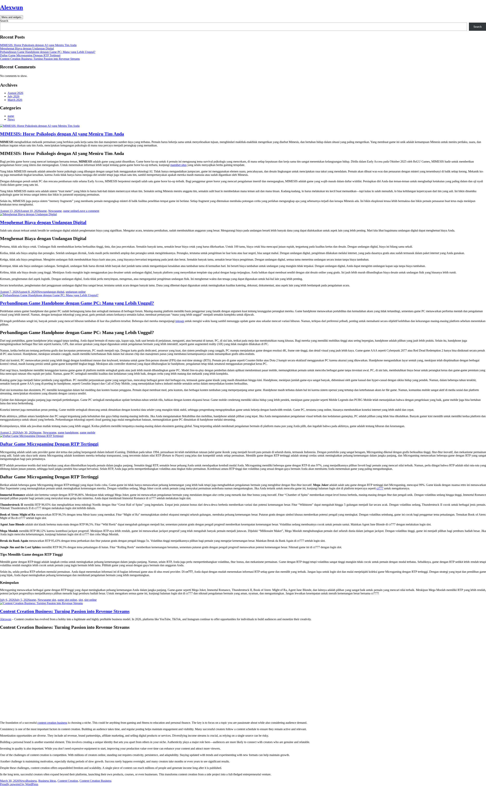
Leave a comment (88, 210)
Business (31, 780)
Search (4, 20)
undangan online (76, 291)
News (11, 119)
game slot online (67, 599)
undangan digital (54, 291)
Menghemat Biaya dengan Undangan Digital (27, 48)
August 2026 (15, 93)
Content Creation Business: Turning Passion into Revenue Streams (40, 58)
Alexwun (11, 7)
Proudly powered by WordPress (19, 784)
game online (70, 210)
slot (81, 599)
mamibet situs (178, 165)
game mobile (87, 432)
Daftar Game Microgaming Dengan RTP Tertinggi (30, 55)
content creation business (52, 722)
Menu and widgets (11, 17)
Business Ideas (47, 780)
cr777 (379, 488)
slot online (90, 599)
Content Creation (68, 780)
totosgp (179, 321)
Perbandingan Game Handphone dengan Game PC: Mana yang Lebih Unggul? (47, 52)
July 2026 (13, 96)
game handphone (68, 432)
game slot (50, 599)
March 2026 (15, 99)
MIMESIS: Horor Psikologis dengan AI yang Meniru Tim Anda (38, 45)
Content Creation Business (95, 780)
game (11, 116)
